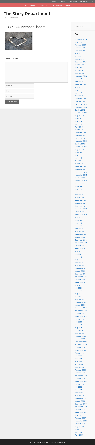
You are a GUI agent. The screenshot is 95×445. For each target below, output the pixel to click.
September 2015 (81, 147)
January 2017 (80, 101)
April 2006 (79, 435)
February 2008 (80, 398)
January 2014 (80, 203)
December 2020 (81, 62)
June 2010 (78, 325)
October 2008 (80, 378)
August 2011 (79, 285)
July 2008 (78, 387)
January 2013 (80, 237)
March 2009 (79, 367)
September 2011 (81, 282)
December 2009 (81, 342)
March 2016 (79, 130)
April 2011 (79, 296)
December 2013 (81, 206)
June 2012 (78, 257)
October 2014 (80, 178)
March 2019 (79, 73)
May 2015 (78, 158)
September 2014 (81, 181)
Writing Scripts (45, 5)
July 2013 (78, 220)
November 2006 (81, 421)
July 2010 (78, 322)
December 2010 (81, 308)
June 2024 (78, 42)
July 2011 (78, 288)
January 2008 (80, 401)
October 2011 (80, 279)
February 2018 (80, 84)
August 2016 (79, 116)
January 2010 (80, 339)
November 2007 (81, 407)
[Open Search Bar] (92, 1)
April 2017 (79, 96)
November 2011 (81, 277)
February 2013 (80, 234)
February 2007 (80, 418)
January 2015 (80, 169)
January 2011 (80, 305)
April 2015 (79, 161)
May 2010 (78, 327)
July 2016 (78, 118)
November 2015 (81, 141)
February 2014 (80, 200)
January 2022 (80, 48)
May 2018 (78, 79)
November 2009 (81, 344)
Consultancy (73, 1)
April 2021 (79, 56)
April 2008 (79, 393)
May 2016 (78, 124)
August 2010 (79, 319)
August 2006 (79, 426)
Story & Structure (30, 5)
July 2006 (78, 429)
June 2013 (78, 223)
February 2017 (80, 99)
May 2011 (78, 294)
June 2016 (78, 121)
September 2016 (81, 113)
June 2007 (78, 415)
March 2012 (79, 265)
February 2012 (80, 268)
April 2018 (79, 82)
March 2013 (79, 231)
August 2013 (79, 217)
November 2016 (81, 107)
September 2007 (81, 412)
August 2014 (79, 183)
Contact (67, 5)
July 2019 (78, 67)
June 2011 (78, 291)
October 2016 (80, 110)
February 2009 (80, 370)
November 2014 (81, 175)
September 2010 (81, 316)
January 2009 (80, 373)
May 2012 (78, 260)
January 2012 (80, 271)
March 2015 (79, 164)
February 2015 (80, 166)
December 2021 (81, 50)
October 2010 (80, 313)
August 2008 (79, 384)
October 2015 (80, 144)
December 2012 (81, 240)
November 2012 (81, 243)
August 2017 (79, 87)
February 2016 (80, 132)
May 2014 (78, 192)
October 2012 (80, 246)
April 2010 (79, 330)
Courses (62, 1)
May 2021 (78, 53)
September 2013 (81, 214)
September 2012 (81, 248)
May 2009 (78, 361)
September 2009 (81, 350)
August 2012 (79, 251)
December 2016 (81, 104)
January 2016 (80, 135)
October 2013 (80, 212)
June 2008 (78, 390)
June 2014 (78, 189)
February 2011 (80, 302)
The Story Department (27, 13)
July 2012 (78, 254)
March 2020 (79, 65)
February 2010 (80, 336)
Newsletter (84, 1)
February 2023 (80, 45)
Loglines (53, 1)
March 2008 (79, 395)
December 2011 (81, 274)
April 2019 (79, 70)
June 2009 (78, 359)
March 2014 (79, 197)
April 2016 (79, 127)
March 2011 (79, 299)
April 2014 (79, 195)
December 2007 (81, 404)
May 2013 (78, 226)
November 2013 (81, 209)
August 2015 (79, 149)
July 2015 (78, 152)
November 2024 (81, 39)
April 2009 (79, 364)
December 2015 (81, 138)
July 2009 (78, 356)
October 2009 (80, 347)
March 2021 (79, 59)
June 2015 (78, 155)
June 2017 (78, 90)
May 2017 (78, 93)
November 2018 (81, 76)
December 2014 (81, 172)
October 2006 (80, 424)
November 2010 (81, 311)
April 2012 (79, 263)
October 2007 (80, 409)
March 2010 (79, 333)
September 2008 (81, 381)
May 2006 (78, 432)
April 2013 (79, 229)
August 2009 (79, 353)
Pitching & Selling (57, 5)
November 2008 (81, 376)
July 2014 (78, 186)
